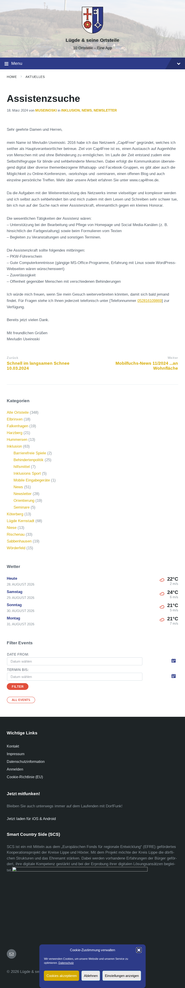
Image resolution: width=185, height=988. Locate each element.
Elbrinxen (15, 419)
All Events (21, 700)
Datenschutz (66, 963)
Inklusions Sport (27, 473)
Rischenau (16, 534)
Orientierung (24, 500)
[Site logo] (92, 32)
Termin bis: (18, 670)
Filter (17, 686)
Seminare (22, 507)
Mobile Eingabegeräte (32, 480)
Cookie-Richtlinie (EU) (25, 777)
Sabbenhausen (19, 541)
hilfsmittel (22, 467)
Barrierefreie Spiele (30, 453)
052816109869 (149, 301)
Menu (16, 63)
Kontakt (13, 746)
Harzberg (14, 433)
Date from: (18, 654)
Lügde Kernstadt (20, 521)
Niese (11, 528)
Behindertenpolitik (29, 460)
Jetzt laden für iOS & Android (31, 819)
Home (12, 77)
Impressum (15, 754)
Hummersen (17, 439)
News (87, 110)
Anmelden (15, 769)
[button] (139, 950)
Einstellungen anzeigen (122, 976)
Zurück (12, 358)
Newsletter (105, 110)
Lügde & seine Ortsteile (92, 40)
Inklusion (70, 110)
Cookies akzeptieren (61, 976)
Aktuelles (35, 77)
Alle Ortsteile (18, 412)
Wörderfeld (16, 548)
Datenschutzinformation (26, 762)
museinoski (46, 110)
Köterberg (15, 514)
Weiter (173, 358)
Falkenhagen (17, 426)
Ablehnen (91, 976)
